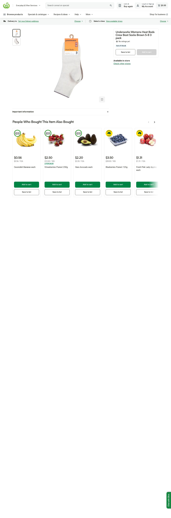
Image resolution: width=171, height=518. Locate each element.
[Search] (111, 5)
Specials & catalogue (37, 14)
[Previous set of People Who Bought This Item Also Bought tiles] (149, 122)
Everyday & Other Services (26, 5)
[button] (16, 33)
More (88, 14)
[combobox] (79, 5)
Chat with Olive (169, 500)
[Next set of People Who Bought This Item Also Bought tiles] (155, 122)
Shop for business (157, 14)
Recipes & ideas (61, 14)
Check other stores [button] (122, 64)
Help (77, 14)
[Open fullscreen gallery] (102, 99)
